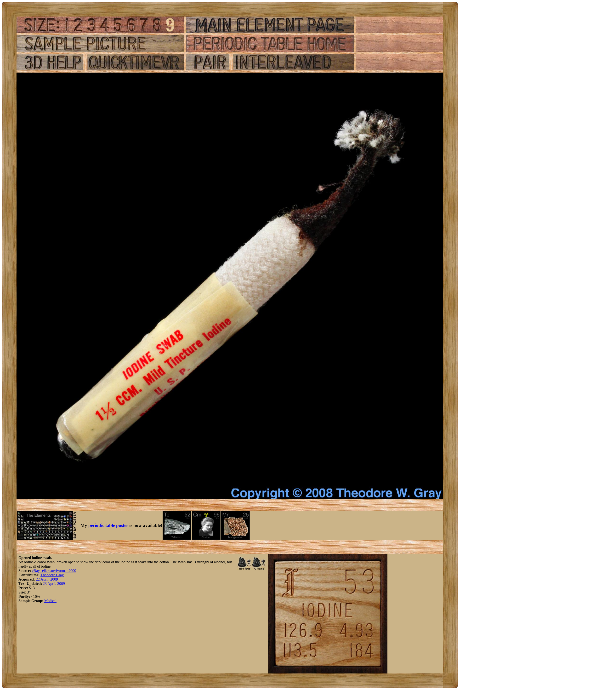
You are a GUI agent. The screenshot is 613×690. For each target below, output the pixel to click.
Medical (50, 601)
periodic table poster (108, 525)
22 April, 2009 (47, 579)
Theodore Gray (52, 575)
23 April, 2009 (54, 584)
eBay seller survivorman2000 (54, 571)
